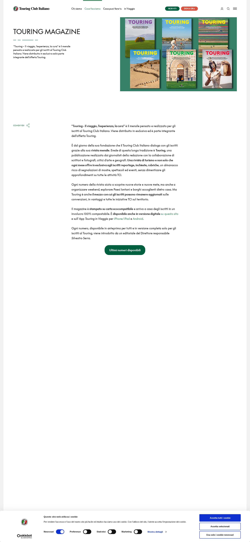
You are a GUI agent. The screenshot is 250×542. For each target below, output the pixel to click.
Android (138, 218)
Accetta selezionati (220, 526)
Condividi (18, 125)
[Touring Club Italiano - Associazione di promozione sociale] (31, 8)
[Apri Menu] (235, 8)
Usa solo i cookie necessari (220, 535)
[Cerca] (228, 8)
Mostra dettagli (155, 532)
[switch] (87, 531)
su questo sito (169, 213)
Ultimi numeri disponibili (125, 250)
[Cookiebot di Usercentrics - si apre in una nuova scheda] (24, 536)
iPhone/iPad (122, 218)
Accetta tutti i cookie (220, 518)
